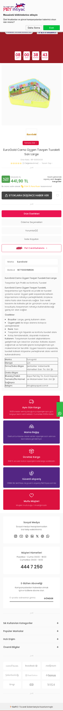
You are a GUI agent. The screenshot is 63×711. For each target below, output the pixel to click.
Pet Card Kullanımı (34, 248)
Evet (51, 27)
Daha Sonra (34, 27)
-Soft (13, 706)
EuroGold (22, 261)
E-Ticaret (21, 706)
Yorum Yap (47, 163)
